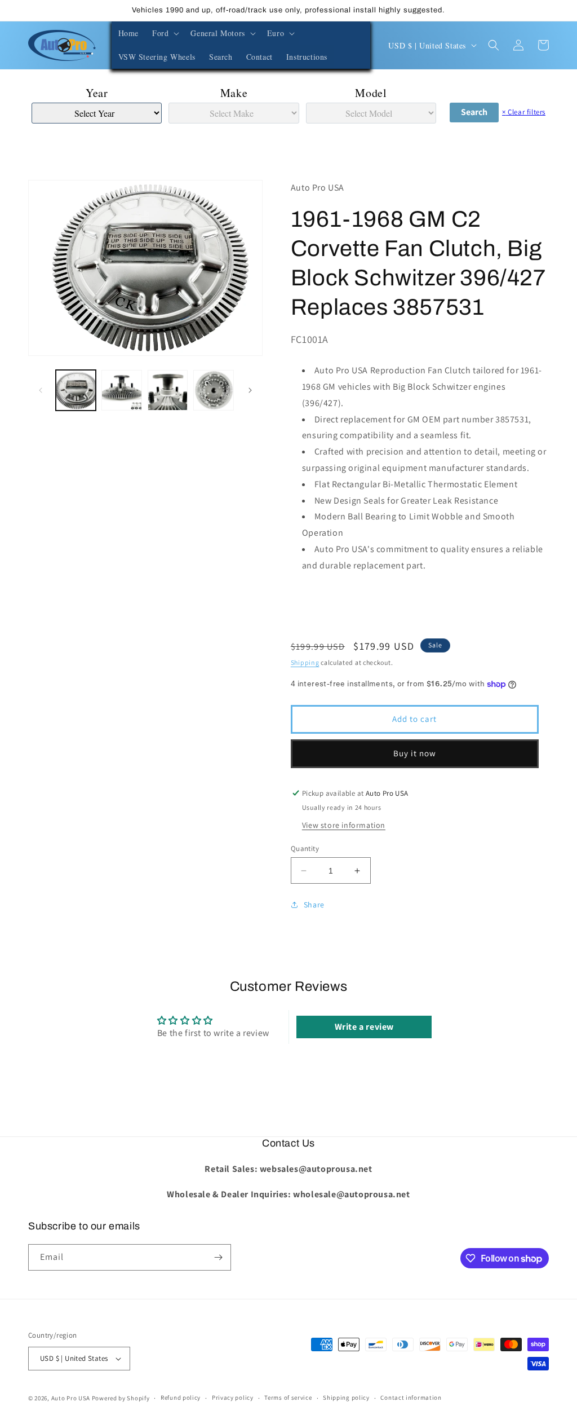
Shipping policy (346, 1397)
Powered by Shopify (121, 1398)
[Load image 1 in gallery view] (76, 390)
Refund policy (181, 1397)
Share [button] (314, 905)
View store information (343, 825)
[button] (164, 33)
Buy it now (414, 753)
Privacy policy (233, 1397)
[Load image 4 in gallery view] (213, 390)
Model (371, 92)
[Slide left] (40, 390)
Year (97, 92)
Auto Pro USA (70, 1398)
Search (474, 112)
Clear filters (523, 112)
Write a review (364, 1027)
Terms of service (288, 1397)
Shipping (305, 662)
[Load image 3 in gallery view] (168, 390)
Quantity (305, 848)
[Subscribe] (218, 1257)
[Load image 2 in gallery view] (121, 390)
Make (233, 92)
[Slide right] (250, 390)
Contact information (410, 1397)
